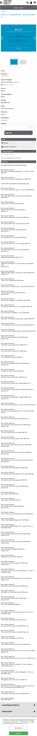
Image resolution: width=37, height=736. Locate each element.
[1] (18, 127)
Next (35, 38)
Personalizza (18, 728)
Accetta (18, 733)
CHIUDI (35, 719)
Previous (2, 38)
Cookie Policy (25, 723)
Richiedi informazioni (10, 147)
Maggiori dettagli (8, 84)
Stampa (6, 143)
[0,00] (34, 2)
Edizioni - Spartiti (18, 7)
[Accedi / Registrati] (31, 2)
